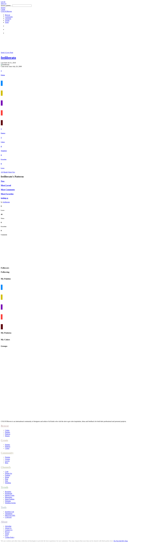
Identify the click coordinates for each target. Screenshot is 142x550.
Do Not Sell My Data (121, 541)
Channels (8, 19)
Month (5, 172)
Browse (7, 15)
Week (10, 172)
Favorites (3, 159)
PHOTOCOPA (10, 515)
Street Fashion (9, 499)
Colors (3, 142)
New (3, 181)
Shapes (7, 436)
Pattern (3, 133)
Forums (7, 457)
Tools (7, 22)
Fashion (7, 475)
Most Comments (8, 190)
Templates (4, 151)
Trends (7, 20)
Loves (2, 168)
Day (13, 172)
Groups (7, 459)
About (4, 521)
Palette (3, 75)
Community (9, 17)
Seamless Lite (9, 512)
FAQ (6, 535)
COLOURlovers (6, 11)
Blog (6, 463)
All (2, 172)
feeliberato (8, 57)
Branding (8, 492)
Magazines (8, 497)
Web (6, 481)
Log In (3, 2)
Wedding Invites (10, 503)
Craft (6, 471)
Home (7, 477)
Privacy (7, 532)
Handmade (8, 493)
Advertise (8, 526)
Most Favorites (7, 194)
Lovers (7, 461)
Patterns (7, 434)
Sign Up (3, 3)
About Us (8, 528)
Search (3, 8)
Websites (8, 501)
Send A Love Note (7, 52)
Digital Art (8, 473)
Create (3, 9)
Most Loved (6, 185)
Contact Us (8, 530)
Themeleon (8, 513)
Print (6, 479)
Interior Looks (9, 495)
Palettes (7, 432)
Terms (7, 534)
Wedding (8, 483)
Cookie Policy (9, 537)
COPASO (8, 517)
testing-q (4, 198)
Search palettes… (6, 5)
